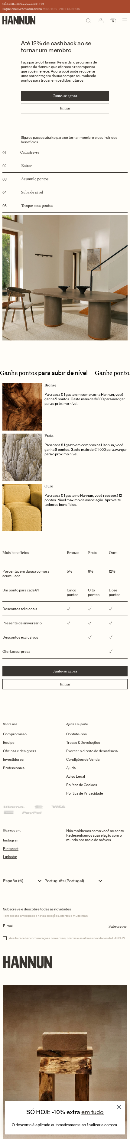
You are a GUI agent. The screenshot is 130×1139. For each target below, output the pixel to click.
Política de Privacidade (84, 793)
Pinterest (10, 848)
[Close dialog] (119, 1107)
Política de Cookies (81, 785)
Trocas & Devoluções (83, 742)
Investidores (13, 759)
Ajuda (71, 768)
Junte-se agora (65, 95)
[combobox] (23, 881)
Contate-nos (76, 734)
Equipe (9, 742)
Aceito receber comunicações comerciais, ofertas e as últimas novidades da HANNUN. (67, 938)
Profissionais (13, 768)
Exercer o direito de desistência (92, 751)
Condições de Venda (82, 759)
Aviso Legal (75, 776)
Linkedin (10, 856)
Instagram (11, 840)
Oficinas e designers (19, 751)
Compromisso (15, 734)
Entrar (65, 108)
